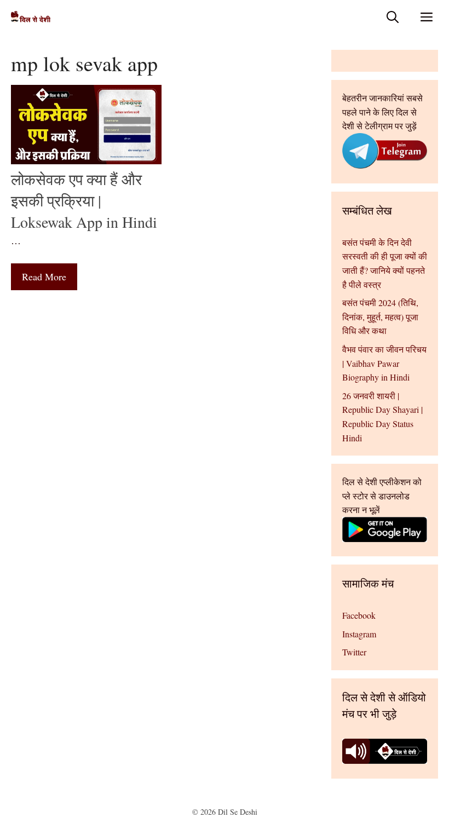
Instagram (359, 634)
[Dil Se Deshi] (30, 16)
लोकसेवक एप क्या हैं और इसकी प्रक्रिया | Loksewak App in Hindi (84, 200)
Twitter (354, 652)
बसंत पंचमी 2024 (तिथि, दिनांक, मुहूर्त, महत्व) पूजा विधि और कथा (380, 316)
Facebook (359, 615)
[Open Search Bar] (393, 16)
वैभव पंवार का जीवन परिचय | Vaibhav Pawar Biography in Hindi (384, 363)
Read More (44, 276)
